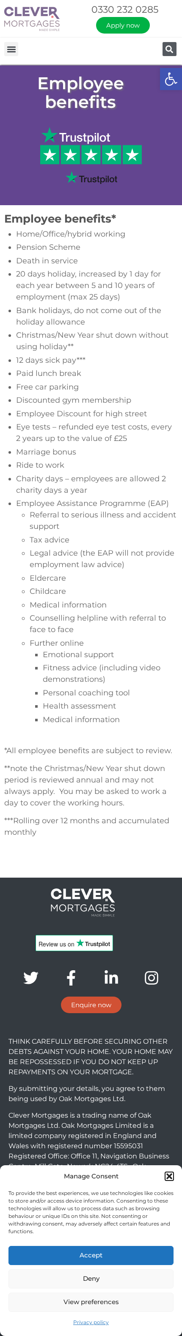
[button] (171, 79)
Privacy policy (91, 1322)
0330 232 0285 (124, 9)
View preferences (91, 1302)
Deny (91, 1278)
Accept (91, 1255)
